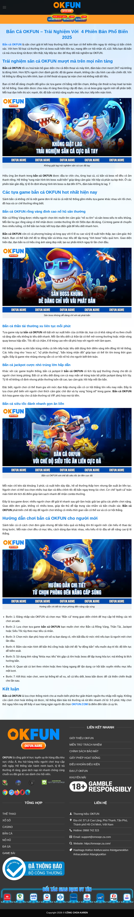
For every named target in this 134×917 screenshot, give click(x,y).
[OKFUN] (67, 7)
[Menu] (4, 7)
